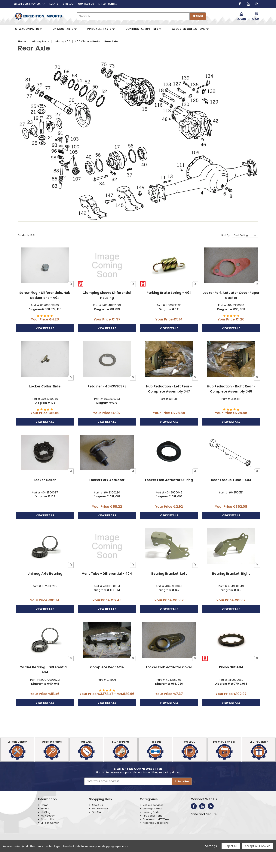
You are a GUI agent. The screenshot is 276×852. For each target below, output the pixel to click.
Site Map (97, 812)
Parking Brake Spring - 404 (169, 292)
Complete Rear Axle (107, 667)
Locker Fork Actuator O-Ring (169, 480)
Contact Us (48, 819)
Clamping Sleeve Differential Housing (107, 295)
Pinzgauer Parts (99, 29)
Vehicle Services (153, 805)
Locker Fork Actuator (107, 480)
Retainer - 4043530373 (107, 386)
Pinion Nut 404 (231, 667)
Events (45, 808)
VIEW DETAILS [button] (45, 328)
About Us (97, 805)
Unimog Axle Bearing (44, 573)
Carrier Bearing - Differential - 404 (45, 670)
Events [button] (53, 3)
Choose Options (107, 643)
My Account (48, 815)
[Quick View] (71, 284)
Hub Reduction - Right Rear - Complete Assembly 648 (231, 389)
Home (45, 805)
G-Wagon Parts (27, 29)
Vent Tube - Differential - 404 (107, 573)
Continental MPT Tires (142, 29)
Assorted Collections (189, 29)
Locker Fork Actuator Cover (169, 667)
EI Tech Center (50, 823)
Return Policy (100, 808)
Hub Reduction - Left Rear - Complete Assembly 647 (169, 389)
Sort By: (225, 235)
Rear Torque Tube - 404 (231, 480)
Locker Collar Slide (44, 386)
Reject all (231, 846)
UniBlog (45, 812)
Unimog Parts (63, 29)
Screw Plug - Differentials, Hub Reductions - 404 (44, 295)
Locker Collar (45, 480)
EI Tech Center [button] (107, 3)
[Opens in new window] (240, 4)
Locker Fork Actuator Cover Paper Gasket (231, 295)
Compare (43, 265)
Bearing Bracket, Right (231, 573)
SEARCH (197, 16)
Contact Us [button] (86, 3)
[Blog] (257, 4)
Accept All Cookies (257, 846)
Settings (211, 846)
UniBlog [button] (68, 3)
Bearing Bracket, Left (169, 573)
